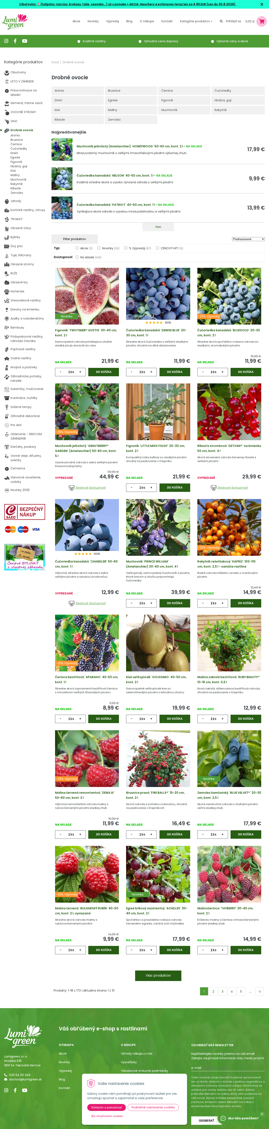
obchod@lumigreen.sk (25, 1079)
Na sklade (90, 257)
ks (72, 372)
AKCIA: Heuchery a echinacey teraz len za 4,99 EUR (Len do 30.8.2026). (182, 4)
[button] (262, 1114)
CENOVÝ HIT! (172, 248)
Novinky (93, 21)
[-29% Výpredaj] (229, 302)
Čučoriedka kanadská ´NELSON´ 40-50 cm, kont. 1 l (115, 175)
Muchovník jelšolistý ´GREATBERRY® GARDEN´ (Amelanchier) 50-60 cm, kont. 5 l (86, 451)
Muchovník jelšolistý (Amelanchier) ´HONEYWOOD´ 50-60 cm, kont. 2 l (130, 146)
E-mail (196, 1068)
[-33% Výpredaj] (87, 880)
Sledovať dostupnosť (90, 488)
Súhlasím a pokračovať (106, 1107)
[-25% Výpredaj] (87, 418)
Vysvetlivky (129, 1062)
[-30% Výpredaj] (229, 533)
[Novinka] (87, 302)
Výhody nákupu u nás (136, 1053)
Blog (62, 1079)
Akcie (76, 21)
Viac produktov (158, 975)
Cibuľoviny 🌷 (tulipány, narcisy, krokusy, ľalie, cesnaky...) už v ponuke (72, 4)
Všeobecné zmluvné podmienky (144, 1071)
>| (259, 991)
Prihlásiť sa (233, 21)
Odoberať (206, 1120)
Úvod (55, 62)
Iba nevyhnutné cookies (107, 1116)
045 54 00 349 (19, 1075)
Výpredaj (112, 21)
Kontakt (64, 1088)
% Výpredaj (140, 248)
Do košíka (103, 372)
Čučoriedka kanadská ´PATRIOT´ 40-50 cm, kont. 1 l (116, 205)
